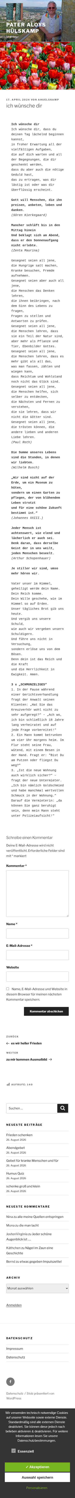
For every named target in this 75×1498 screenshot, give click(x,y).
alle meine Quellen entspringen (41, 1217)
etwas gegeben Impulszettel (41, 1262)
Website (12, 967)
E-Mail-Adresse (19, 946)
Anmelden (14, 1305)
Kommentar (16, 866)
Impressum (14, 1349)
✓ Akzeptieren (37, 1467)
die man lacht (29, 1225)
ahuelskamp (48, 99)
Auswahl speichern (37, 1477)
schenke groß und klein (23, 1186)
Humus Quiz (15, 1173)
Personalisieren (36, 1488)
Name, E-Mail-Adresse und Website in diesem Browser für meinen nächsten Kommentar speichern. (36, 994)
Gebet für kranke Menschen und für (32, 1161)
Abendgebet (15, 1148)
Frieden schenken (19, 1135)
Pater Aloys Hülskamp (26, 28)
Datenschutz (15, 1357)
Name (11, 924)
